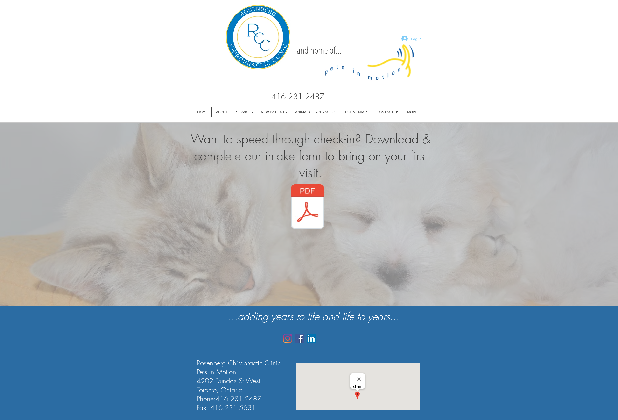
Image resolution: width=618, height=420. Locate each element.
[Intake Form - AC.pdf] (307, 207)
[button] (221, 112)
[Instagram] (287, 338)
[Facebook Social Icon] (299, 338)
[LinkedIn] (311, 338)
